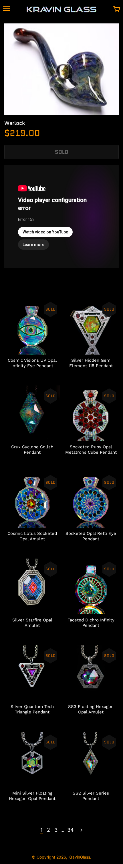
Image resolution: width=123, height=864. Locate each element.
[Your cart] (116, 9)
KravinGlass (79, 857)
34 (70, 830)
